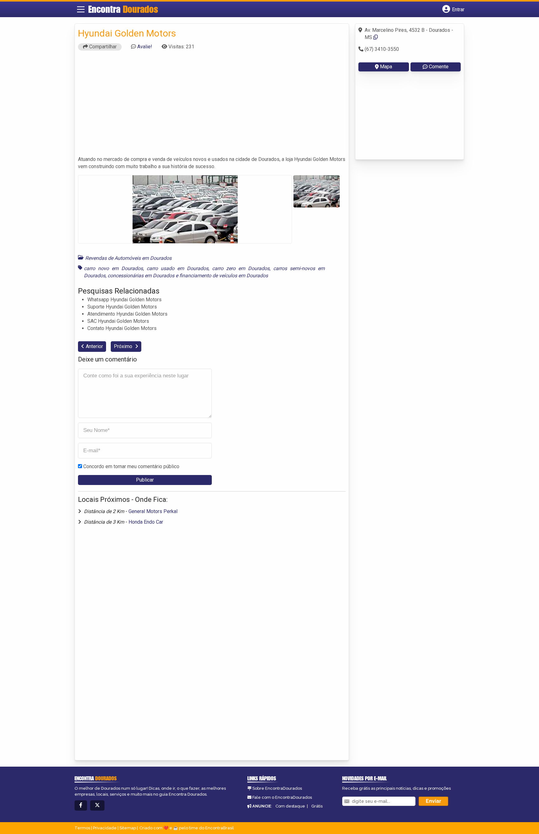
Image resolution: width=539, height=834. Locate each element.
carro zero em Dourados (241, 268)
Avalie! (144, 47)
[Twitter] (97, 805)
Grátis (317, 806)
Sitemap (127, 828)
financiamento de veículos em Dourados (223, 276)
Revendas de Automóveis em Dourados (128, 258)
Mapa (386, 67)
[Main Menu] (81, 9)
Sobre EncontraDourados (277, 788)
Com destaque (290, 806)
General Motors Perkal (153, 511)
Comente (439, 67)
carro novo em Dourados (113, 268)
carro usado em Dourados (177, 268)
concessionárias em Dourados (141, 276)
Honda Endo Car (146, 522)
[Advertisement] (212, 106)
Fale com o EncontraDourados (282, 797)
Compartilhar (102, 47)
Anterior (94, 346)
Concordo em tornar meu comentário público (131, 466)
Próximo (124, 346)
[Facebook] (81, 805)
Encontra (123, 9)
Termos (82, 828)
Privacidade (105, 828)
